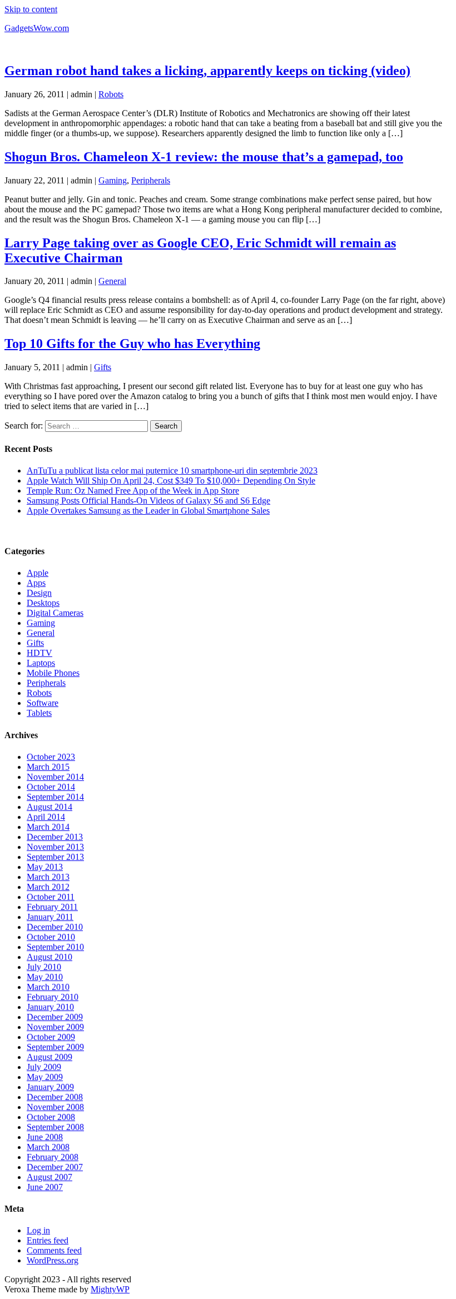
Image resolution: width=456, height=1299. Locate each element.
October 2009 (51, 1037)
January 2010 (50, 1007)
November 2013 (55, 847)
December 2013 (55, 837)
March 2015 (48, 767)
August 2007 (49, 1177)
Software (42, 703)
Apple (37, 573)
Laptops (41, 663)
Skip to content (30, 9)
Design (39, 593)
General (112, 281)
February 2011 (52, 907)
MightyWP (110, 1289)
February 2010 (52, 997)
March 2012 (48, 887)
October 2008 (51, 1117)
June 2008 (45, 1137)
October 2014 (51, 787)
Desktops (43, 603)
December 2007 (55, 1167)
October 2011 (51, 897)
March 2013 (48, 877)
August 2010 (49, 957)
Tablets (39, 713)
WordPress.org (52, 1260)
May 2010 (45, 977)
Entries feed (47, 1240)
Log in (38, 1230)
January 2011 (50, 917)
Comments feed (54, 1250)
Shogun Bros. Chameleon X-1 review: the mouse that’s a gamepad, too (203, 157)
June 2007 (45, 1187)
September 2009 (55, 1047)
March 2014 (48, 827)
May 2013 (45, 867)
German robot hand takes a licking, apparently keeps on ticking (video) (207, 70)
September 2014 (55, 797)
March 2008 (48, 1147)
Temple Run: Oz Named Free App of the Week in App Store (133, 490)
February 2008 (52, 1157)
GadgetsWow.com (36, 28)
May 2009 (45, 1077)
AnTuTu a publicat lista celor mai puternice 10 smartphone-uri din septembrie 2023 (172, 470)
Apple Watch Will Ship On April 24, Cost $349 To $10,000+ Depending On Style (171, 480)
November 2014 (55, 777)
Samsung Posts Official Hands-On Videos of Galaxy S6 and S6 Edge (148, 500)
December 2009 (55, 1017)
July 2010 (44, 967)
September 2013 (55, 857)
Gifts (102, 367)
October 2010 (51, 937)
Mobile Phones (53, 673)
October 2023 (51, 757)
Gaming (112, 180)
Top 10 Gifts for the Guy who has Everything (132, 343)
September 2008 (55, 1127)
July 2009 (44, 1067)
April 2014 (46, 817)
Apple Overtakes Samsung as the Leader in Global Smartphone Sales (148, 510)
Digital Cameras (55, 613)
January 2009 (50, 1087)
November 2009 (55, 1027)
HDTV (39, 653)
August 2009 (49, 1057)
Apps (36, 583)
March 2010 (48, 987)
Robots (110, 94)
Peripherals (150, 180)
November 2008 (55, 1107)
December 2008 (55, 1097)
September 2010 (55, 947)
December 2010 (55, 927)
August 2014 (49, 807)
